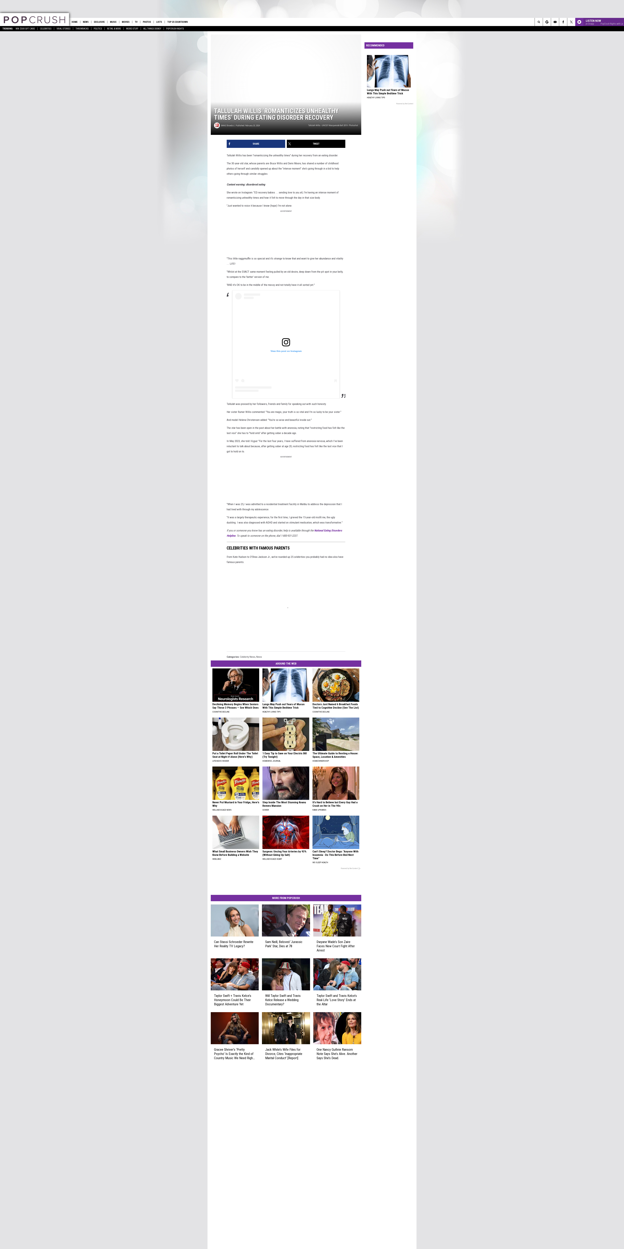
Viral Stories (64, 28)
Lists (159, 22)
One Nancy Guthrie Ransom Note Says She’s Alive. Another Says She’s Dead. (337, 1054)
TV (136, 22)
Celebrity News (247, 657)
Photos (147, 22)
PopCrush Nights (175, 28)
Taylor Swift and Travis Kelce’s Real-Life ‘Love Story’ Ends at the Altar (337, 1000)
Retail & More (114, 28)
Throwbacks (82, 28)
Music (113, 22)
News (86, 22)
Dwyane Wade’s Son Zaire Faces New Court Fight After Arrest (336, 946)
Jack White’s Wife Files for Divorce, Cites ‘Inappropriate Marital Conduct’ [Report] (283, 1054)
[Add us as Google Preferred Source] (547, 22)
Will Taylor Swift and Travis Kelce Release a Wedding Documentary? (283, 1000)
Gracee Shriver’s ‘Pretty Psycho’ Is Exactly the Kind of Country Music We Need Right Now (234, 1054)
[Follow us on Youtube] (555, 22)
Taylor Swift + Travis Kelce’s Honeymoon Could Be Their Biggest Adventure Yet (232, 1000)
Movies (126, 22)
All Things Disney (152, 28)
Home (75, 22)
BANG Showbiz (227, 125)
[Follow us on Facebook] (563, 22)
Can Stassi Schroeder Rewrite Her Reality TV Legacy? (233, 944)
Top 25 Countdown (177, 22)
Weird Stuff (132, 28)
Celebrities (46, 28)
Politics (98, 28)
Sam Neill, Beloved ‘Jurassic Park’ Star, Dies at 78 (283, 944)
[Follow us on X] (571, 22)
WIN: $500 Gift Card (25, 28)
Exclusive (99, 22)
